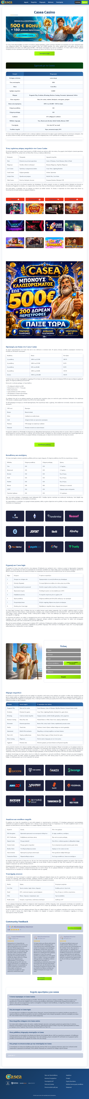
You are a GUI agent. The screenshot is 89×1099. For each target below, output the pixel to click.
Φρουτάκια (73, 199)
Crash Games (53, 199)
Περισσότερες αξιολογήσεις (41, 978)
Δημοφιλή (14, 199)
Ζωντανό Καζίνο (33, 199)
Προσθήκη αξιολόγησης (74, 928)
